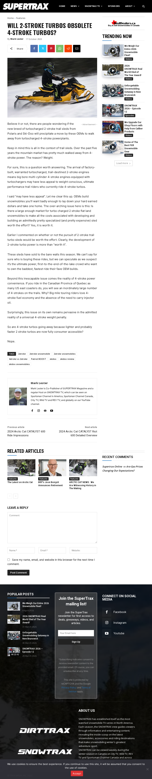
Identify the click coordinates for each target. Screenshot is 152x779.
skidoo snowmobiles (19, 364)
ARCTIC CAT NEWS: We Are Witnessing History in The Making (82, 485)
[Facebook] (34, 48)
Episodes (129, 115)
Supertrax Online (112, 466)
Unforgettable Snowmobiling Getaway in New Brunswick (35, 635)
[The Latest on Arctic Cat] (21, 467)
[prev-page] (9, 496)
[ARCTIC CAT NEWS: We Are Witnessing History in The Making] (83, 467)
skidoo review (67, 359)
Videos (128, 59)
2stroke (22, 353)
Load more (122, 163)
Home (10, 18)
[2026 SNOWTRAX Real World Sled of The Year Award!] (112, 70)
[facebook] (32, 409)
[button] (143, 6)
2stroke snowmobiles (64, 353)
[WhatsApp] (59, 48)
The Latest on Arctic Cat (20, 482)
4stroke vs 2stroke (18, 359)
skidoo (53, 359)
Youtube (118, 633)
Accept (77, 773)
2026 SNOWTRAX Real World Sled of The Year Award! (34, 619)
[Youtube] (106, 633)
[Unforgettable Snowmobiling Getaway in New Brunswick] (112, 90)
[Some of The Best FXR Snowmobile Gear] (112, 147)
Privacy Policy (69, 687)
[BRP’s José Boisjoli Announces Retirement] (52, 467)
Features (20, 18)
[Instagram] (106, 622)
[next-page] (15, 496)
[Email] (76, 48)
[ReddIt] (68, 48)
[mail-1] (45, 409)
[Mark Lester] (18, 396)
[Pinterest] (51, 48)
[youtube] (51, 409)
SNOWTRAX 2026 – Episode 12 (132, 108)
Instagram (119, 622)
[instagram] (38, 409)
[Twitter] (42, 48)
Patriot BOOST (38, 359)
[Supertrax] (16, 6)
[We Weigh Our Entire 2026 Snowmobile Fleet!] (112, 50)
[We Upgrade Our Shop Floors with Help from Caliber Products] (112, 127)
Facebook (119, 612)
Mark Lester (16, 38)
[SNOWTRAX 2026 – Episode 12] (112, 110)
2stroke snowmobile (39, 353)
